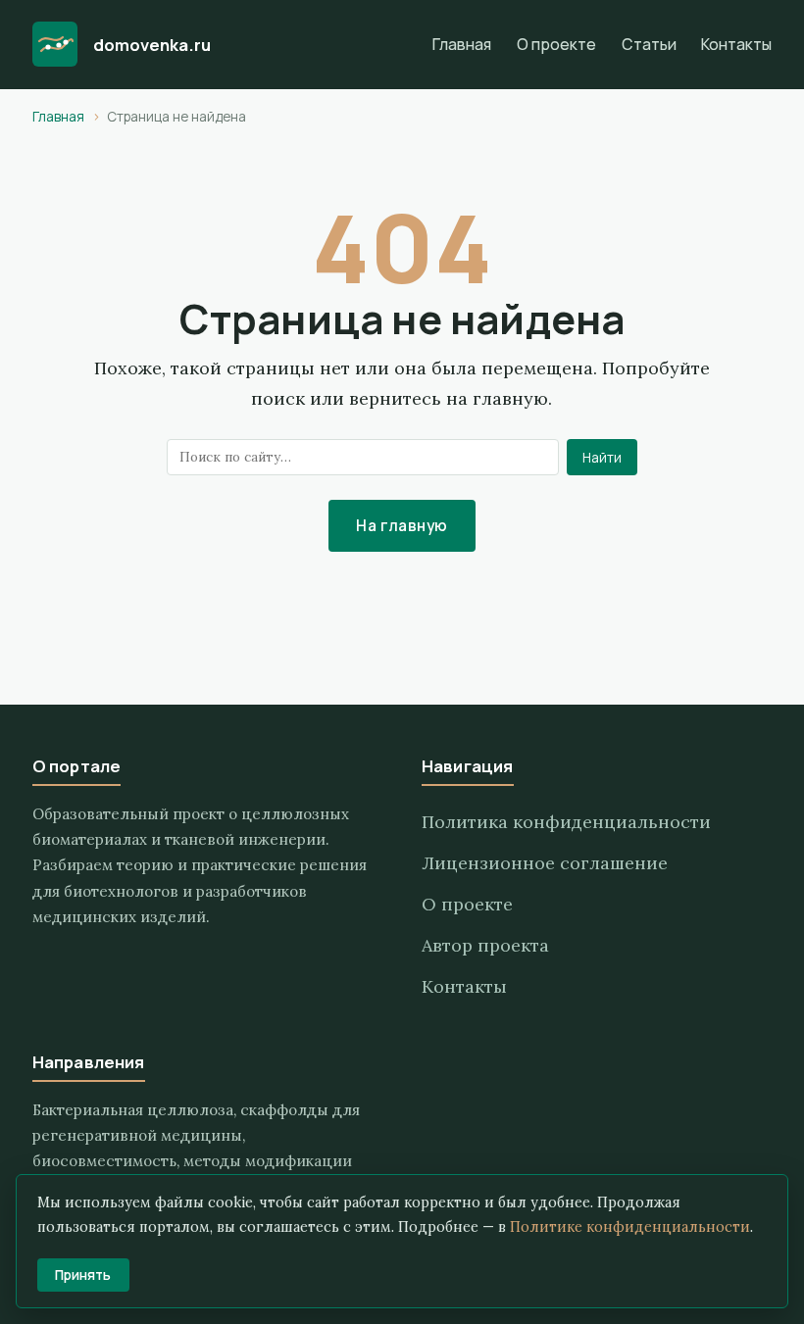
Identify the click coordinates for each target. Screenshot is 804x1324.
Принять (83, 1275)
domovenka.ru (152, 44)
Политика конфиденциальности (566, 821)
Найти (602, 457)
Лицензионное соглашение (545, 863)
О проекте (556, 44)
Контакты (736, 44)
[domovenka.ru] (54, 44)
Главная (461, 44)
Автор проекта (485, 945)
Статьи (649, 44)
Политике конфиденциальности (630, 1227)
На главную (402, 525)
